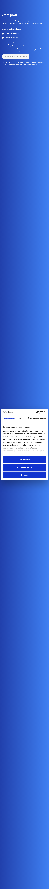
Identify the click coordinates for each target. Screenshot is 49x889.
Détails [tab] (21, 419)
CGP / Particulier (13, 33)
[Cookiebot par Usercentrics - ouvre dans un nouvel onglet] (35, 412)
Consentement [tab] (9, 419)
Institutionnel (12, 37)
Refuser (24, 475)
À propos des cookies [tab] (37, 419)
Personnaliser (23, 467)
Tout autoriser (24, 459)
